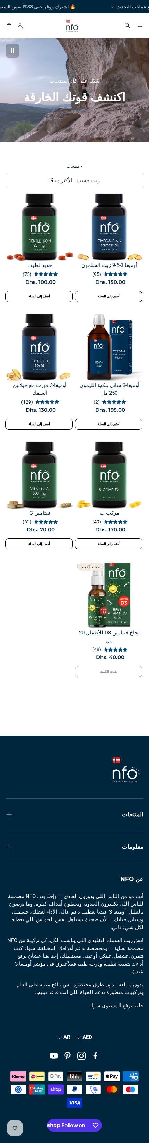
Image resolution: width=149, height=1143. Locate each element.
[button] (140, 26)
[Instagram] (81, 1056)
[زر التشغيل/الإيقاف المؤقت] (12, 51)
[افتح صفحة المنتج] (109, 227)
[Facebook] (95, 1056)
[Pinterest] (67, 1056)
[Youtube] (54, 1056)
